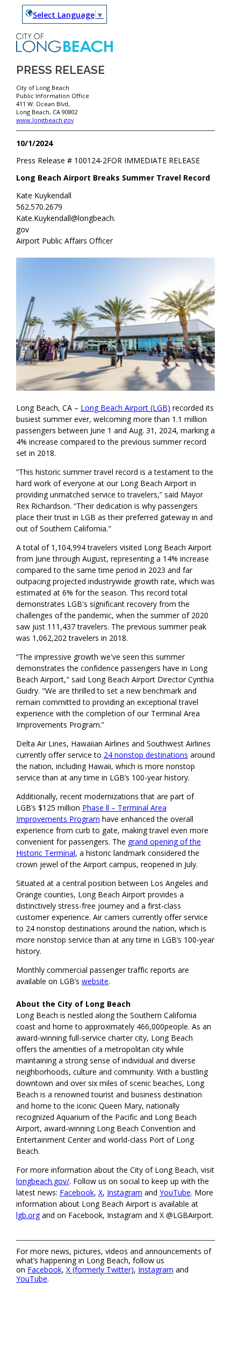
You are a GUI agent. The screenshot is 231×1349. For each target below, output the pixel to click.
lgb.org (28, 1215)
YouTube (175, 1192)
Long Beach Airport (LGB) (125, 408)
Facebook (77, 1192)
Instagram (124, 1192)
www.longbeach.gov (45, 120)
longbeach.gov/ (42, 1181)
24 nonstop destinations (146, 755)
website (95, 981)
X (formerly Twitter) (100, 1269)
